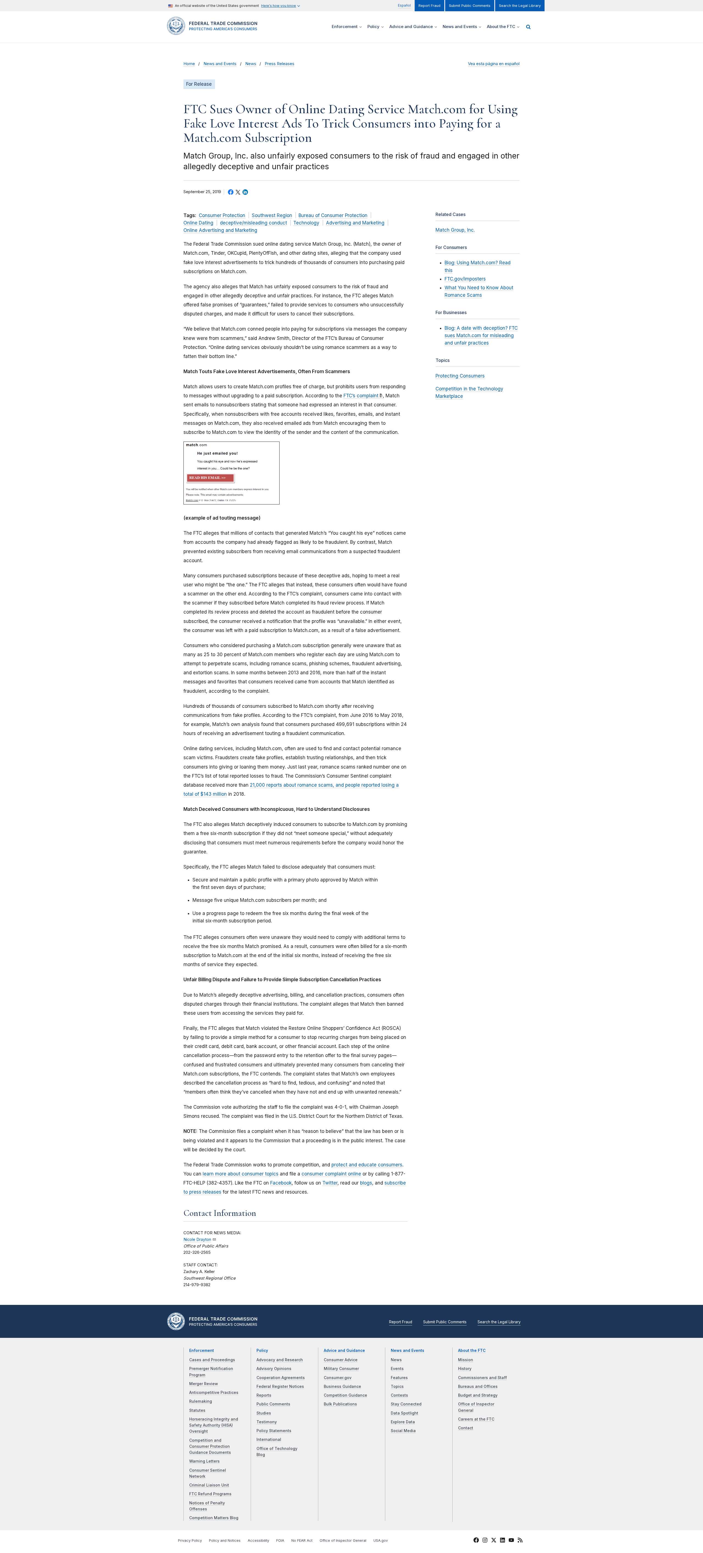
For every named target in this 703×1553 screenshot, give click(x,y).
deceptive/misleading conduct (253, 223)
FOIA (280, 1540)
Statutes (197, 1410)
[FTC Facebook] (476, 1540)
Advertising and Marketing (355, 223)
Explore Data (403, 1422)
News (250, 63)
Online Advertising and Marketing (220, 230)
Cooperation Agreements (280, 1377)
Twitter (329, 1183)
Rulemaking (200, 1401)
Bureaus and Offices (478, 1386)
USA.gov (380, 1540)
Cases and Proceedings (212, 1360)
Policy (262, 1350)
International (268, 1439)
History (465, 1368)
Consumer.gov (338, 1377)
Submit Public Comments (469, 6)
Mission (465, 1360)
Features (399, 1377)
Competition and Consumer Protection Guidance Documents (210, 1446)
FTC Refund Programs (210, 1494)
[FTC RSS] (520, 1540)
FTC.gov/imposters (465, 279)
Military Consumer (341, 1368)
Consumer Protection (222, 215)
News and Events (219, 63)
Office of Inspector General (343, 1540)
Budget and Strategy (478, 1395)
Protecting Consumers (460, 376)
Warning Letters (204, 1461)
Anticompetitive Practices (213, 1392)
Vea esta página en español (494, 63)
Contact (465, 1428)
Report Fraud (429, 6)
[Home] (214, 31)
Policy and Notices (225, 1540)
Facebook (281, 1183)
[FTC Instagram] (485, 1540)
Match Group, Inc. (455, 230)
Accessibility (258, 1540)
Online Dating (198, 223)
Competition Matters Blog (213, 1518)
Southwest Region (272, 215)
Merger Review (203, 1384)
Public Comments (273, 1404)
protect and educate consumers (366, 1164)
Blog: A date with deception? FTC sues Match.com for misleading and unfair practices (481, 335)
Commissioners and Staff (482, 1377)
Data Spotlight (404, 1413)
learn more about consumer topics (240, 1174)
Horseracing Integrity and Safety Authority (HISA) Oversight (213, 1425)
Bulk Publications (340, 1404)
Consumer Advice (341, 1360)
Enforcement (201, 1350)
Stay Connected (406, 1404)
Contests (399, 1395)
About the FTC (472, 1350)
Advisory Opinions (273, 1368)
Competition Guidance (345, 1395)
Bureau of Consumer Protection (333, 215)
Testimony (266, 1422)
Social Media (403, 1431)
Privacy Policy (190, 1540)
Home (189, 63)
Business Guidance (342, 1386)
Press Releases (279, 63)
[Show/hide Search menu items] (528, 27)
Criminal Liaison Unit (209, 1485)
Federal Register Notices (280, 1386)
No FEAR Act (302, 1540)
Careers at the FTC (476, 1419)
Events (397, 1368)
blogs (366, 1183)
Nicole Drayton (197, 1239)
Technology (306, 223)
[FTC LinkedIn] (502, 1540)
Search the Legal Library (520, 6)
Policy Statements (273, 1431)
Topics (397, 1386)
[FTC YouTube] (511, 1540)
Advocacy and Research (279, 1360)
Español (404, 5)
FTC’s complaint (361, 395)
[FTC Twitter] (493, 1539)
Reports (263, 1395)
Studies (263, 1413)
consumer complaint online (331, 1174)
